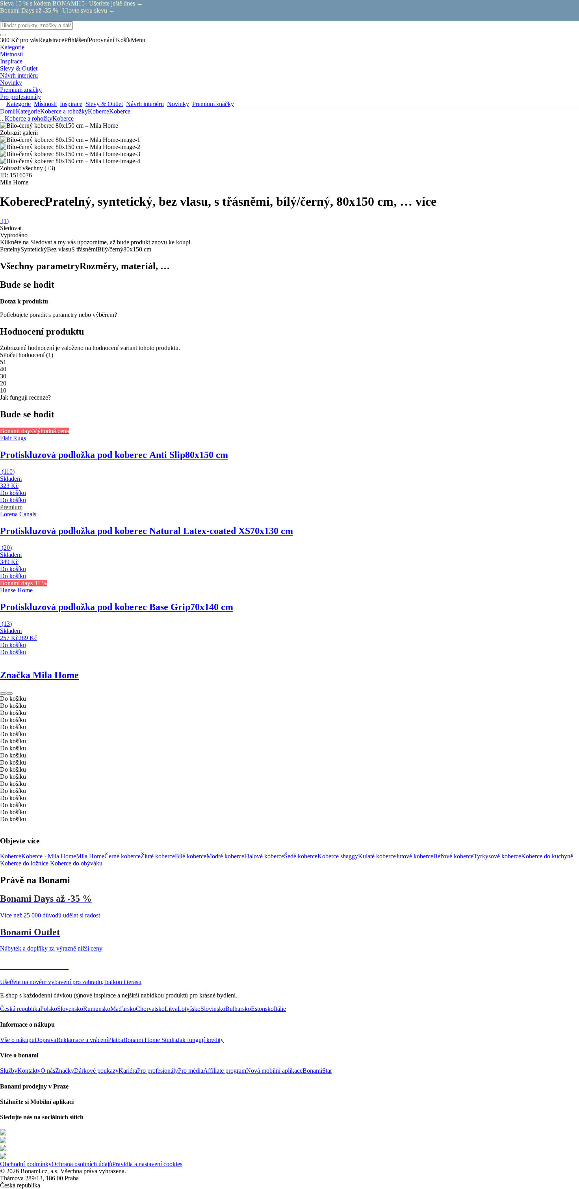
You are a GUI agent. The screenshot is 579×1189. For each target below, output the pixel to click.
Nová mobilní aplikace (274, 1070)
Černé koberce (122, 856)
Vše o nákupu (17, 1039)
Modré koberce (225, 856)
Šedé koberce (300, 856)
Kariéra (128, 1070)
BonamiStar (317, 1070)
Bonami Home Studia (150, 1039)
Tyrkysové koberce (497, 856)
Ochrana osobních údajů (82, 1164)
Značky (64, 1070)
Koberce (119, 111)
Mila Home (90, 856)
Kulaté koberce (377, 856)
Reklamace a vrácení (82, 1039)
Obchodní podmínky (26, 1164)
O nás (48, 1070)
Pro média (190, 1070)
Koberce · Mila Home (48, 856)
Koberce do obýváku (76, 863)
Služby (8, 1070)
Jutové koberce (414, 856)
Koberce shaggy (337, 856)
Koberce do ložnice (25, 863)
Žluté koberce (158, 856)
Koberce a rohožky (64, 111)
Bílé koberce (190, 856)
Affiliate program (224, 1070)
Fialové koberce (264, 856)
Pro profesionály (157, 1070)
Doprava (45, 1039)
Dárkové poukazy (96, 1070)
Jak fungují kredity (200, 1039)
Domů (8, 111)
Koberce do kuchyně (547, 856)
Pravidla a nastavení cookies (147, 1164)
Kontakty (29, 1070)
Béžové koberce (453, 856)
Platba (115, 1039)
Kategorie (28, 111)
